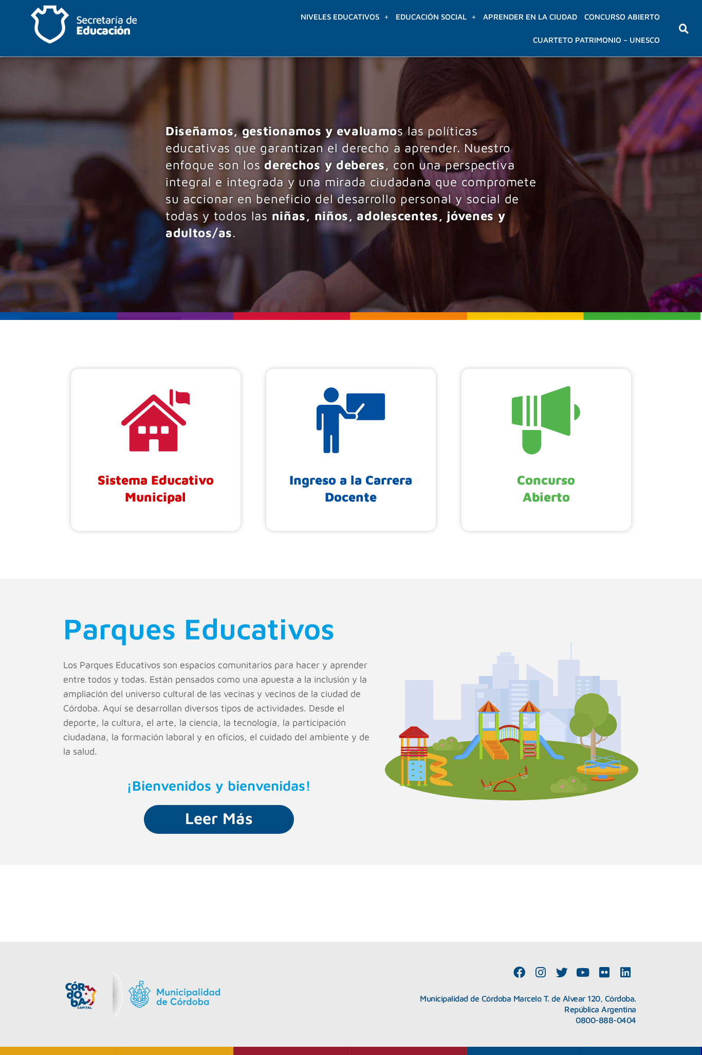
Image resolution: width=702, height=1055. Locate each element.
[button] (344, 16)
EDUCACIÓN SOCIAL (431, 16)
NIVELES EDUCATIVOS (340, 16)
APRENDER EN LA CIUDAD (530, 16)
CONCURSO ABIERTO (622, 16)
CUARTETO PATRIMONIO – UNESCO (596, 39)
